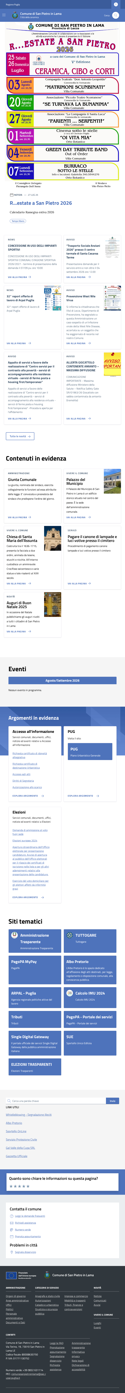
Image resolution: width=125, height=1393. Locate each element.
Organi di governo (16, 1296)
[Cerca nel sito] (115, 15)
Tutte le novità (18, 436)
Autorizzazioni (43, 1300)
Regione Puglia (13, 4)
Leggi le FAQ (56, 1343)
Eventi (97, 1327)
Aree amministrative (17, 1300)
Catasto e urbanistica (47, 1305)
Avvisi (97, 1305)
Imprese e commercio (76, 1296)
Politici (9, 1309)
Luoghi (97, 1323)
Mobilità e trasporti (75, 1300)
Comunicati (100, 1300)
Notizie (98, 1296)
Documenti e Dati (15, 1322)
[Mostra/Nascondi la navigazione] (4, 15)
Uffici (9, 1305)
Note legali (78, 1361)
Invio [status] (112, 1101)
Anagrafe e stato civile (47, 1296)
